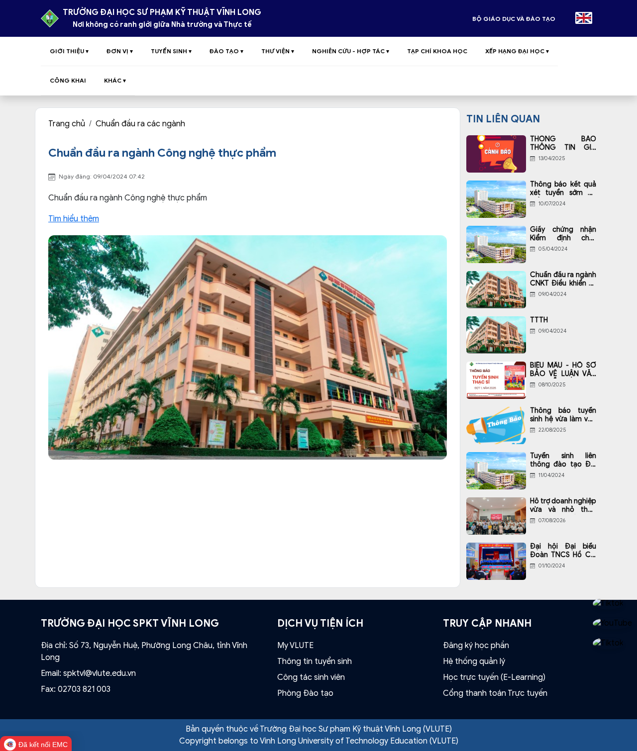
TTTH (539, 320)
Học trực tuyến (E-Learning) (494, 677)
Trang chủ (66, 124)
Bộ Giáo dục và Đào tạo (513, 18)
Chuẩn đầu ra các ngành (140, 124)
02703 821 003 (84, 689)
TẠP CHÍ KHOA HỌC (437, 51)
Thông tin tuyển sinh (314, 661)
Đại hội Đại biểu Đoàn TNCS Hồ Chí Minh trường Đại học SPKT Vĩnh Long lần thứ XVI (563, 551)
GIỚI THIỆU (69, 51)
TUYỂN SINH (171, 51)
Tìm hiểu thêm (73, 219)
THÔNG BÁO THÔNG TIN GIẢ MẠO (563, 143)
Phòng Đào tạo (305, 693)
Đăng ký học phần (476, 646)
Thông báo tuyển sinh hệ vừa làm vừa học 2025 (563, 415)
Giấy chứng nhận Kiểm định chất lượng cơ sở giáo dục (563, 234)
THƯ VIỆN (277, 51)
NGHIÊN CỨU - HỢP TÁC (350, 51)
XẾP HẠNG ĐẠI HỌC (517, 51)
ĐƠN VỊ (119, 51)
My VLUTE (295, 646)
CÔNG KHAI (68, 80)
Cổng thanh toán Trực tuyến (495, 693)
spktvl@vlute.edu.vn (99, 673)
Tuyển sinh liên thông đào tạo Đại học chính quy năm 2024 (563, 460)
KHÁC (115, 80)
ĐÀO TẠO (226, 51)
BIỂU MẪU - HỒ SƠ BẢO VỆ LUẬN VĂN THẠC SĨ (563, 370)
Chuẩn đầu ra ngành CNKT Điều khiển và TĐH (563, 279)
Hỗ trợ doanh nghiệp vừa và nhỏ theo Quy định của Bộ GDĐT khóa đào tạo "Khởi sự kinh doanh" (563, 505)
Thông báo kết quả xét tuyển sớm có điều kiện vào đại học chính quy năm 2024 (563, 189)
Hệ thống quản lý (474, 661)
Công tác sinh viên (311, 677)
